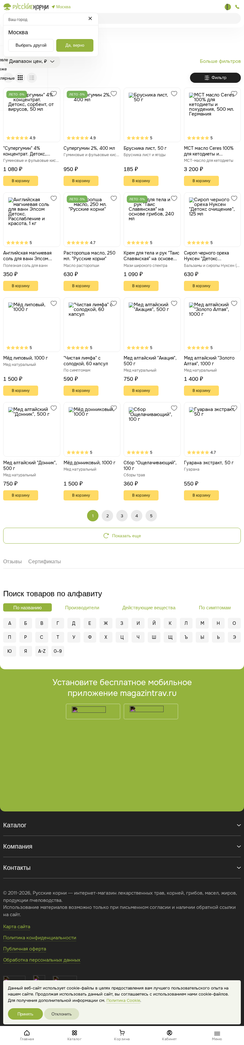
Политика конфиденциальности (39, 938)
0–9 (58, 651)
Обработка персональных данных (41, 960)
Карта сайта (16, 926)
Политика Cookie (123, 1000)
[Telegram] (228, 7)
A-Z (41, 651)
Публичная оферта (24, 949)
